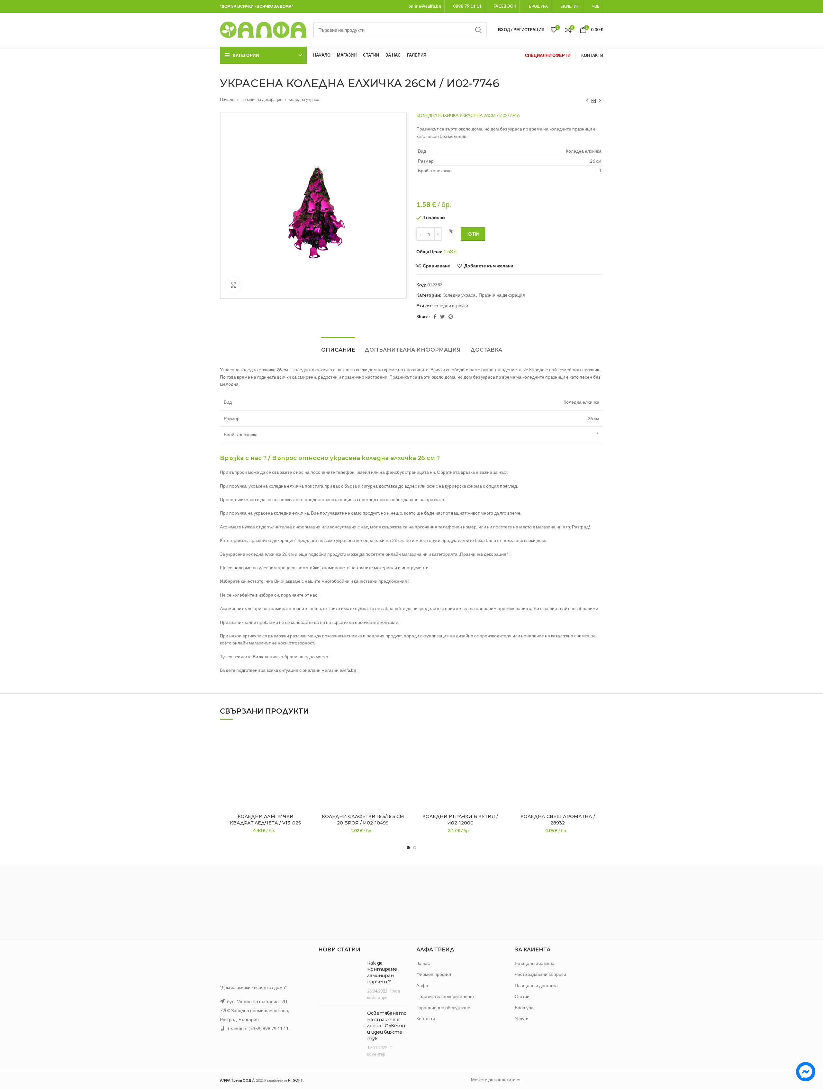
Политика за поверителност (445, 996)
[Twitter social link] (442, 316)
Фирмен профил (433, 974)
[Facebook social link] (434, 316)
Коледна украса (303, 99)
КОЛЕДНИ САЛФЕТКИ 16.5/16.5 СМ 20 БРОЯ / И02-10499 (363, 820)
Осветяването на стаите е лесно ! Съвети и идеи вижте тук (387, 1025)
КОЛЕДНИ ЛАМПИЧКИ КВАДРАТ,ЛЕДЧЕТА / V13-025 (265, 820)
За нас (423, 963)
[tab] (338, 346)
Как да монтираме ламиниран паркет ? (382, 972)
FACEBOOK (504, 6)
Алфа (422, 985)
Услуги (522, 1018)
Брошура (524, 1007)
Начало (227, 99)
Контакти (425, 1018)
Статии (522, 996)
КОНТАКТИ (592, 55)
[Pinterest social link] (451, 316)
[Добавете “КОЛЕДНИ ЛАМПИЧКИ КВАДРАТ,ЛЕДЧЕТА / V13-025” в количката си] (306, 751)
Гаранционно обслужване (443, 1007)
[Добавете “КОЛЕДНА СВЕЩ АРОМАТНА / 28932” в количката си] (598, 751)
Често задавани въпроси (540, 974)
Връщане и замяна (535, 963)
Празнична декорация (261, 99)
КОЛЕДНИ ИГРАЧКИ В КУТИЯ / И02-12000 (460, 820)
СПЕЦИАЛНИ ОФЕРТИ (547, 55)
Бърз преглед (306, 766)
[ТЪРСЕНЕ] (478, 29)
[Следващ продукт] (600, 101)
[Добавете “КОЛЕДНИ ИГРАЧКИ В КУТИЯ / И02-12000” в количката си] (501, 751)
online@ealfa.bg (424, 6)
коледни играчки (451, 305)
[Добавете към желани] (306, 737)
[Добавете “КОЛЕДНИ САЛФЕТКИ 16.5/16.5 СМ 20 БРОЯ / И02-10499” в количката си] (403, 751)
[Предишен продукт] (587, 101)
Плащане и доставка (536, 985)
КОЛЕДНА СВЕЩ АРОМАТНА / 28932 (557, 820)
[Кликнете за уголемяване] (233, 285)
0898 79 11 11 (467, 6)
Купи (473, 234)
